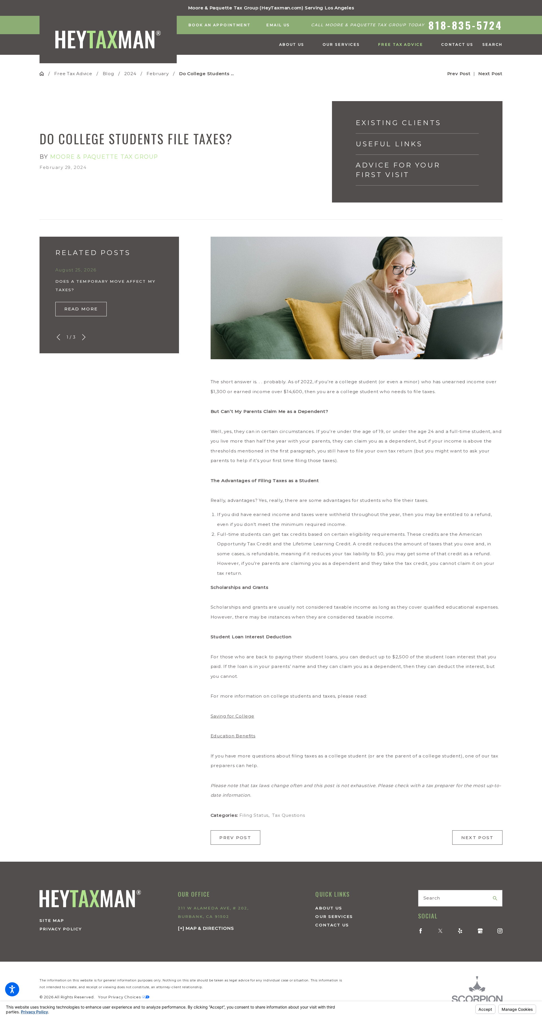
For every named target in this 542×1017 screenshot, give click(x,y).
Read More (81, 309)
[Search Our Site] (495, 898)
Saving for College (232, 716)
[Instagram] (499, 930)
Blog (108, 73)
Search (431, 898)
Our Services (334, 916)
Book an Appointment (219, 25)
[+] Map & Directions (206, 928)
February (158, 73)
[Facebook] (420, 930)
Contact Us (332, 925)
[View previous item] (58, 337)
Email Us (278, 25)
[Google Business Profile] (480, 930)
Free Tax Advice (73, 73)
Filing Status (253, 815)
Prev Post (235, 837)
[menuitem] (296, 44)
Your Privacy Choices (120, 997)
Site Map (52, 920)
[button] (12, 989)
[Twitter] (440, 930)
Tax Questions (288, 815)
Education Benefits (233, 736)
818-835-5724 (465, 25)
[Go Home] (44, 73)
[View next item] (84, 337)
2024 (130, 73)
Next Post (477, 837)
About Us (328, 908)
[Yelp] (460, 930)
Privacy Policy (61, 929)
